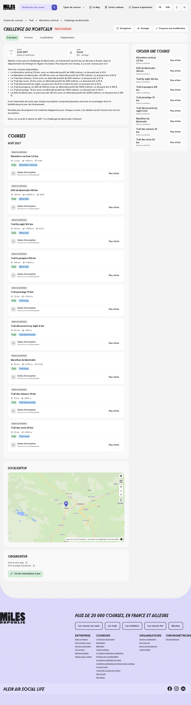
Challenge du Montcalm (76, 20)
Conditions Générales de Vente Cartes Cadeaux (115, 664)
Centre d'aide (144, 650)
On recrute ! (80, 650)
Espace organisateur (147, 639)
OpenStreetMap (113, 539)
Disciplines (100, 678)
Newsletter (100, 643)
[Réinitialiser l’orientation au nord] (121, 495)
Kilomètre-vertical (48, 20)
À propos (12, 37)
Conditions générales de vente (108, 660)
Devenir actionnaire (83, 646)
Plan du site (101, 674)
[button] (66, 507)
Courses (28, 37)
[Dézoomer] (121, 491)
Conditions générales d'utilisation (109, 653)
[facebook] (171, 688)
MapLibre (69, 539)
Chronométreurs (172, 639)
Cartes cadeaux (102, 650)
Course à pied (102, 667)
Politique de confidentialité (107, 657)
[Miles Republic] (9, 7)
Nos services (144, 643)
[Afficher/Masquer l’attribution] (121, 539)
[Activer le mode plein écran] (121, 481)
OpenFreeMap (80, 539)
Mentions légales (82, 653)
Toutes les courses (13, 20)
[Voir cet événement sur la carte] (71, 52)
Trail (31, 20)
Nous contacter (81, 639)
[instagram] (177, 688)
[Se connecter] (177, 7)
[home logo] (12, 618)
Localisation (46, 37)
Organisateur (67, 37)
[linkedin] (184, 688)
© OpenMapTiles (92, 539)
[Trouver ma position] (121, 476)
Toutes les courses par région (108, 671)
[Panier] (184, 7)
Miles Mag (100, 646)
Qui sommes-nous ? (83, 643)
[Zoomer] (121, 487)
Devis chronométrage (148, 646)
